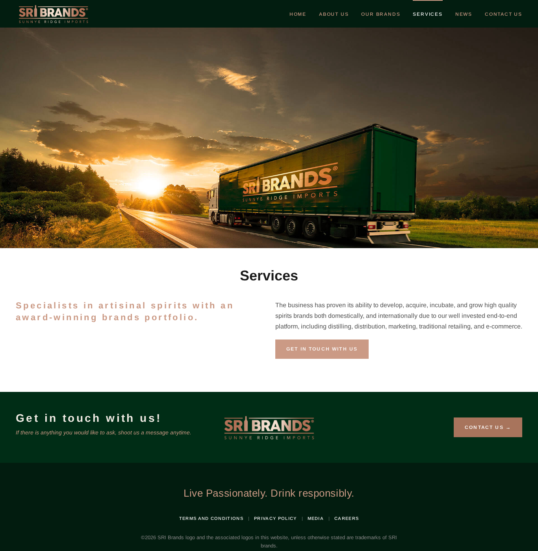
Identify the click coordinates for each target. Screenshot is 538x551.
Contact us (503, 14)
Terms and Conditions (211, 518)
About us (334, 14)
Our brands (380, 14)
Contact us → (488, 427)
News (463, 14)
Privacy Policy (275, 518)
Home (297, 14)
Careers (346, 518)
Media (316, 518)
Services (427, 14)
